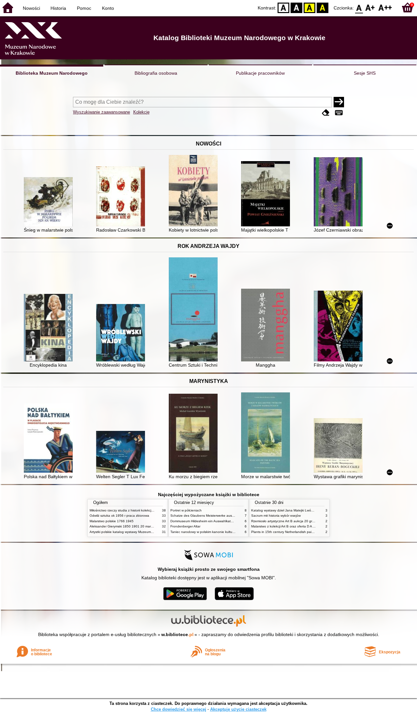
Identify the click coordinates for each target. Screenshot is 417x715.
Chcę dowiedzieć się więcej (178, 709)
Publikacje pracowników (260, 73)
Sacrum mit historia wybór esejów (276, 515)
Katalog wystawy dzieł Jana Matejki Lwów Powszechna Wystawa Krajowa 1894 (310, 510)
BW (296, 7)
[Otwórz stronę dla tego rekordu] (50, 202)
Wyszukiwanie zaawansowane (101, 112)
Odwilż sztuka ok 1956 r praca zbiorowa (119, 515)
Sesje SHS (365, 73)
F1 (370, 7)
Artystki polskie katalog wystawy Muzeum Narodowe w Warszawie (138, 532)
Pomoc (84, 8)
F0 (359, 7)
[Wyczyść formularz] (326, 113)
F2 (385, 7)
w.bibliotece (177, 634)
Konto (108, 8)
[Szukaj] (339, 102)
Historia (58, 8)
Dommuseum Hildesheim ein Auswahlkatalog (203, 521)
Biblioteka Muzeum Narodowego (52, 73)
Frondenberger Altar (185, 526)
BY (322, 7)
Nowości (31, 8)
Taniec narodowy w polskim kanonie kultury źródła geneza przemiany (222, 532)
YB (309, 7)
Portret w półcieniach (186, 510)
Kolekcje (141, 112)
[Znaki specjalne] (339, 113)
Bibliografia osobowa (156, 73)
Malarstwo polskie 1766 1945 (112, 521)
